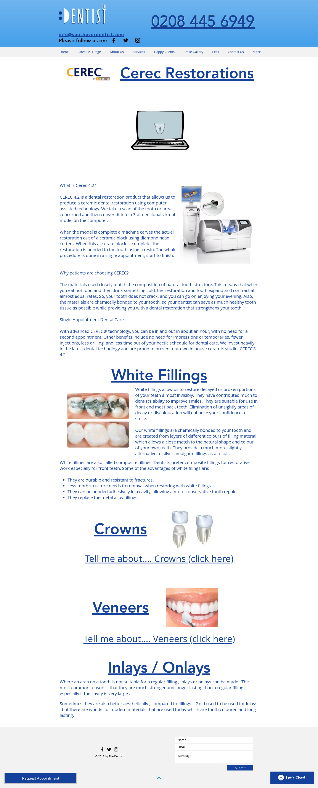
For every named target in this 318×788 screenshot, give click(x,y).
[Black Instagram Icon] (137, 40)
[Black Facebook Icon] (114, 40)
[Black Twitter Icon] (125, 40)
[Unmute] (96, 167)
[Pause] (89, 167)
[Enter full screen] (231, 167)
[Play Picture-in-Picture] (223, 167)
